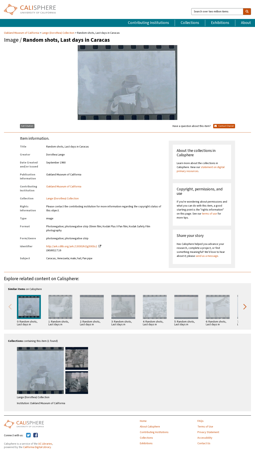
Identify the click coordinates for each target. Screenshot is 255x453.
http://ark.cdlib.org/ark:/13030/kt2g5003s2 (71, 246)
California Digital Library (37, 447)
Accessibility (204, 437)
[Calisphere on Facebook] (35, 435)
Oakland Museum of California (22, 33)
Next (245, 306)
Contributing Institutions (148, 23)
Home (143, 421)
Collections (190, 23)
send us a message (207, 256)
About (246, 23)
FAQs (200, 421)
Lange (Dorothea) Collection (58, 33)
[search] (247, 11)
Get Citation (27, 126)
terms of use (209, 214)
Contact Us (203, 443)
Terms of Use (205, 426)
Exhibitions (220, 23)
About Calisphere (150, 426)
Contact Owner (226, 126)
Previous (10, 306)
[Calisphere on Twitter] (28, 435)
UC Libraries (45, 444)
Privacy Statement (208, 432)
